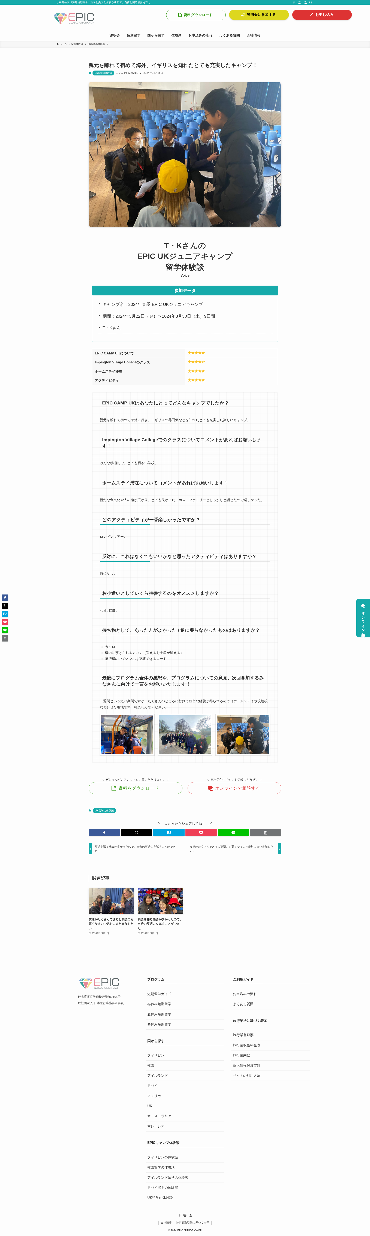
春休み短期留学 (159, 1004)
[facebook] (294, 2)
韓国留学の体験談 (161, 1167)
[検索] (310, 2)
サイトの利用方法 (246, 1075)
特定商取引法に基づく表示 (192, 1222)
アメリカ (154, 1096)
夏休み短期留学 (159, 1014)
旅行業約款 (241, 1055)
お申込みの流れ (245, 994)
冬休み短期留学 (159, 1024)
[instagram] (299, 2)
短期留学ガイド (159, 994)
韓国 (150, 1065)
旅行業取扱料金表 (246, 1045)
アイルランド (157, 1075)
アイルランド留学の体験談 (167, 1177)
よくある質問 (243, 1004)
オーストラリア (159, 1116)
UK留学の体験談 (103, 73)
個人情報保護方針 (246, 1065)
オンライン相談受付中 (363, 620)
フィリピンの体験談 (162, 1157)
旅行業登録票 (243, 1035)
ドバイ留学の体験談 (162, 1187)
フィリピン (155, 1055)
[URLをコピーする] (265, 832)
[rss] (305, 2)
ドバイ (152, 1085)
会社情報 (166, 1222)
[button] (104, 832)
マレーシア (155, 1126)
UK (149, 1106)
